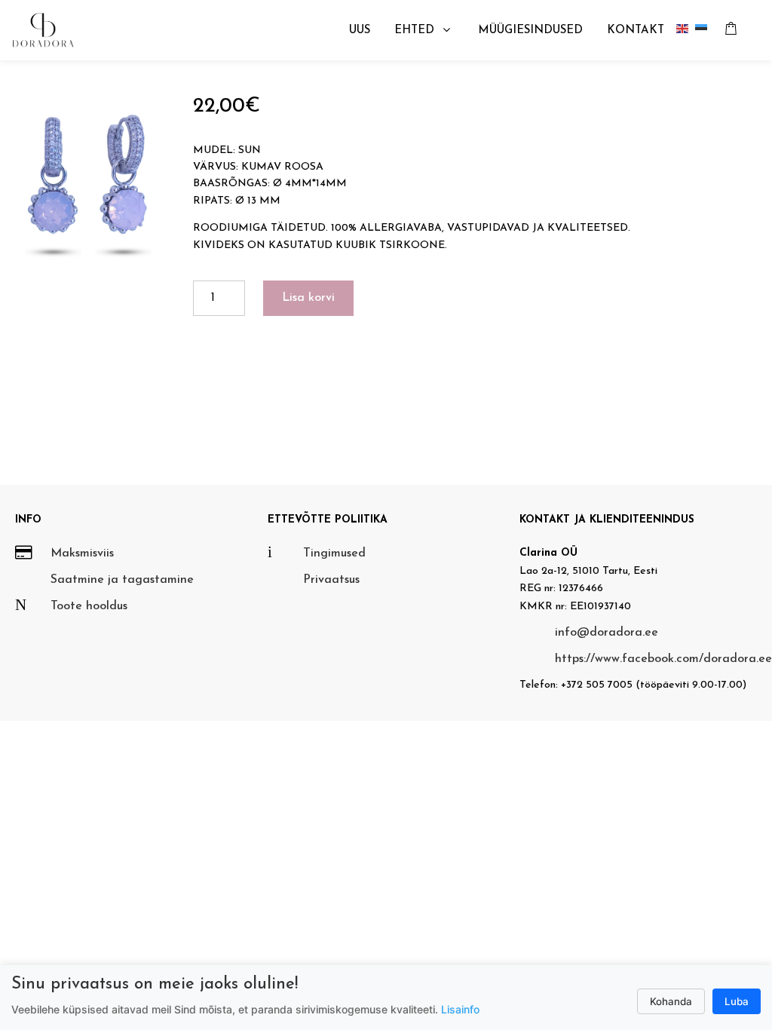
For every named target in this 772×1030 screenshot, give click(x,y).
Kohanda (671, 1001)
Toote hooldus (89, 606)
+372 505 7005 (597, 685)
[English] (685, 30)
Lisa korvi (308, 298)
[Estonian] (704, 30)
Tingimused (334, 553)
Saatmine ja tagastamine (122, 580)
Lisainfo (460, 1009)
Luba (737, 1001)
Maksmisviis (82, 553)
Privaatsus (331, 580)
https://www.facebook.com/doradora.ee (663, 659)
